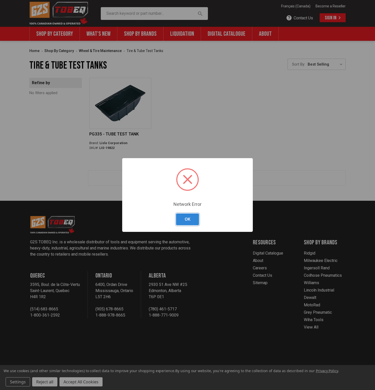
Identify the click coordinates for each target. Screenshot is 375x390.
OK (187, 219)
